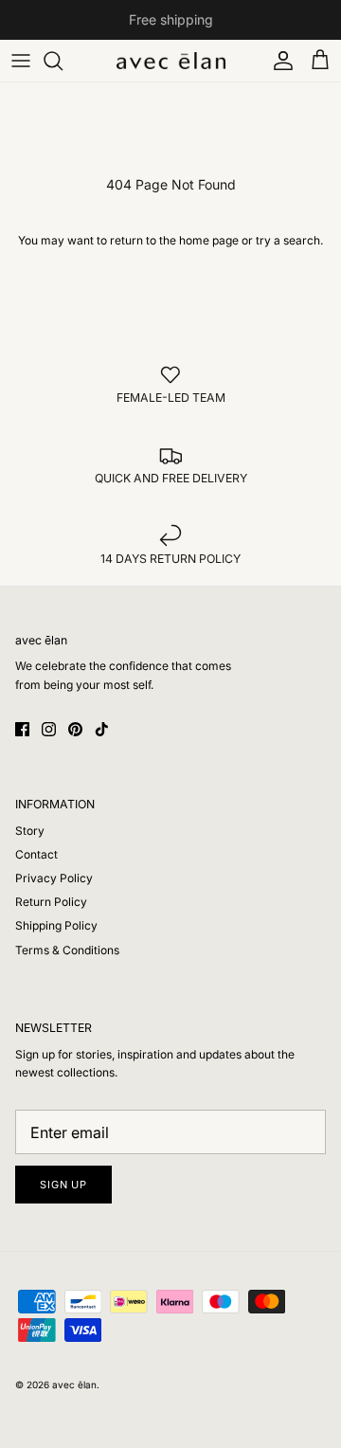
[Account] (278, 60)
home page (209, 240)
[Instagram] (49, 729)
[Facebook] (22, 729)
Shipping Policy (56, 925)
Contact (36, 854)
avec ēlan (74, 1384)
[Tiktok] (102, 729)
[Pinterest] (75, 729)
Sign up (63, 1184)
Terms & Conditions (67, 950)
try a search (288, 240)
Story (30, 831)
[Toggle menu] (21, 60)
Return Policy (51, 902)
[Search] (62, 60)
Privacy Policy (54, 878)
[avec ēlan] (171, 60)
